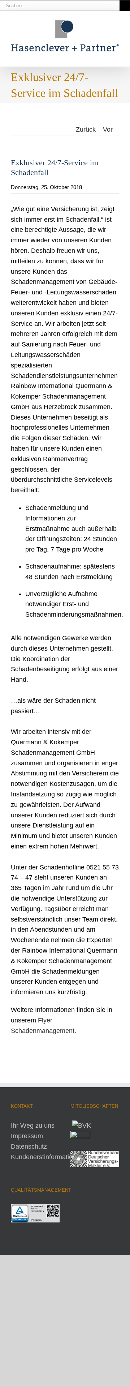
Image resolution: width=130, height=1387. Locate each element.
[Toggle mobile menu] (116, 55)
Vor (108, 129)
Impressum (27, 1136)
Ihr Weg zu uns (33, 1125)
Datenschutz (29, 1146)
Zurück (86, 129)
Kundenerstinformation (43, 1157)
